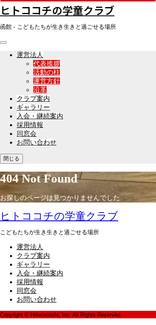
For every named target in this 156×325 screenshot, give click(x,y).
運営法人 (30, 54)
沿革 (40, 89)
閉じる (11, 158)
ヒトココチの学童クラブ (57, 10)
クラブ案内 (33, 98)
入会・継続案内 (40, 116)
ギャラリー (33, 107)
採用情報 (30, 124)
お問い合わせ (37, 142)
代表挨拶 (46, 63)
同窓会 (27, 133)
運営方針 (46, 81)
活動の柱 (46, 72)
